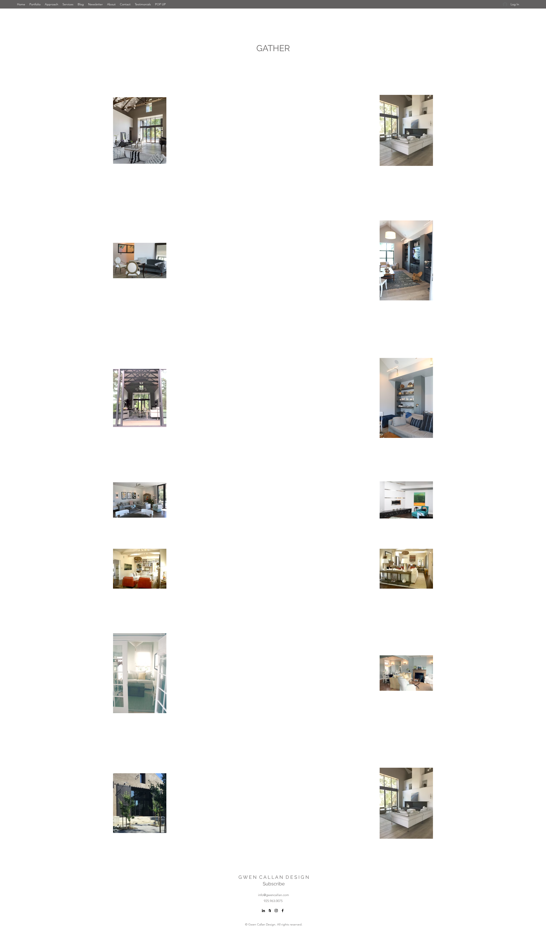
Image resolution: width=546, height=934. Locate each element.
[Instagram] (276, 910)
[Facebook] (282, 910)
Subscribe (274, 883)
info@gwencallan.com (273, 895)
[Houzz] (270, 910)
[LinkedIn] (263, 910)
